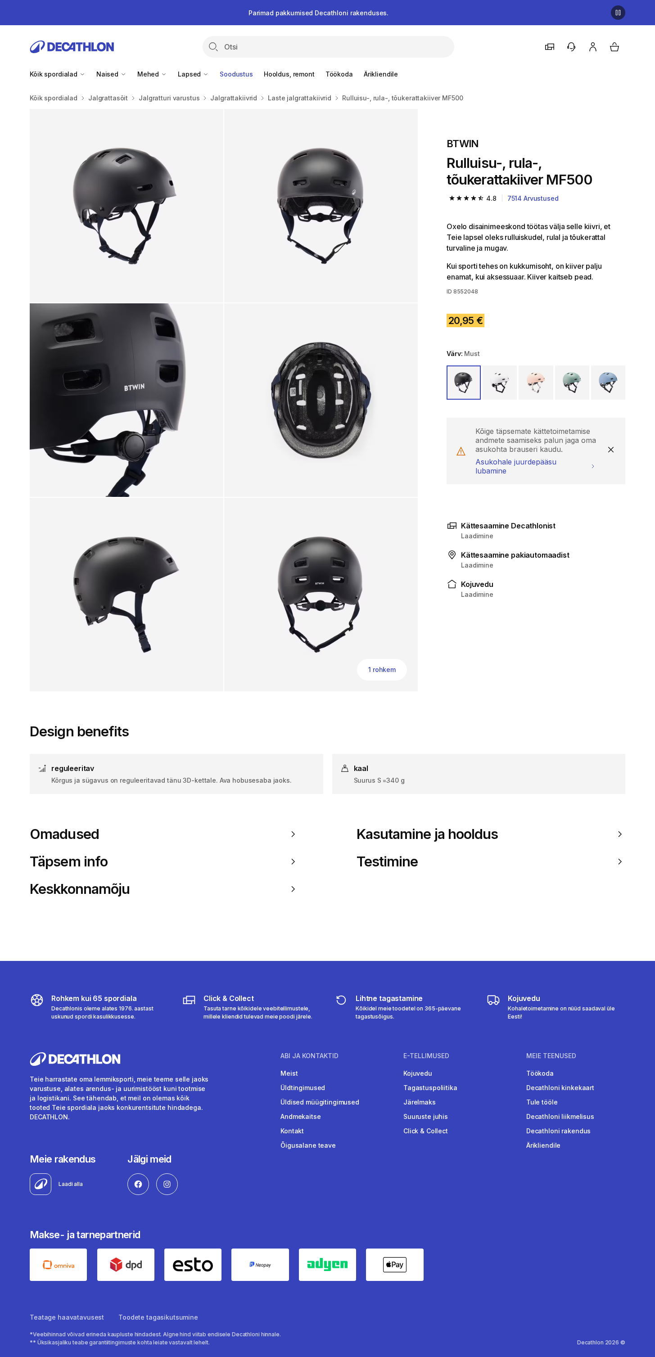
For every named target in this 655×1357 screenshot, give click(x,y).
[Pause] (618, 12)
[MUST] (464, 382)
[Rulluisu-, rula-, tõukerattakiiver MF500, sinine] (126, 205)
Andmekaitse (300, 1116)
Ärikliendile (381, 74)
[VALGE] (500, 382)
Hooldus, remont (289, 74)
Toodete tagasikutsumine (158, 1317)
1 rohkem (382, 669)
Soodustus (236, 74)
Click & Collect (425, 1131)
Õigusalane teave (308, 1145)
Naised (108, 74)
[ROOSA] (536, 382)
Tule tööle (542, 1102)
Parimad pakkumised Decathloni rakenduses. (318, 13)
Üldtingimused (302, 1087)
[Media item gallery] (224, 400)
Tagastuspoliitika (430, 1087)
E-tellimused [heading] (426, 1055)
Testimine (387, 861)
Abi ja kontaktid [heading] (309, 1055)
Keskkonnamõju (80, 889)
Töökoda (339, 74)
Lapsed (190, 74)
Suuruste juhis (425, 1116)
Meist (289, 1073)
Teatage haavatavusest (67, 1317)
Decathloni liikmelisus (560, 1116)
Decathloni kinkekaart (560, 1087)
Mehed (149, 74)
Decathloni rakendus (558, 1131)
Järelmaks (419, 1102)
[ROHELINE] (572, 382)
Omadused (64, 834)
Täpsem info (69, 861)
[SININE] (608, 382)
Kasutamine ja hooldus (427, 834)
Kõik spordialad (54, 74)
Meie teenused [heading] (551, 1055)
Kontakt (292, 1131)
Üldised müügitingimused (319, 1102)
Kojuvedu (417, 1073)
